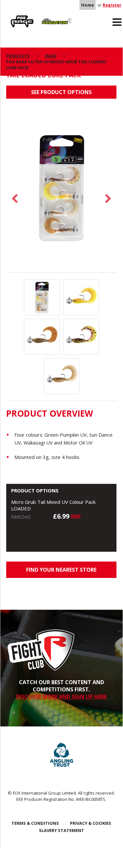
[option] (61, 188)
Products (18, 56)
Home (87, 5)
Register (112, 5)
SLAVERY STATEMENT (61, 830)
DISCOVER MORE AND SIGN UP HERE (61, 696)
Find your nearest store (61, 569)
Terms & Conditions (35, 823)
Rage (12, 16)
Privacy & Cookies (90, 823)
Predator (49, 16)
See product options (61, 92)
